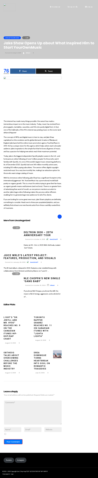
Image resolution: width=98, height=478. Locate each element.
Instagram (20, 460)
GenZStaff (54, 239)
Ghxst (28, 53)
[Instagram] (87, 472)
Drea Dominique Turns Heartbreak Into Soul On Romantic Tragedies (42, 361)
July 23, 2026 (39, 373)
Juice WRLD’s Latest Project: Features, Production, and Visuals (30, 257)
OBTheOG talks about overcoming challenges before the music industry (11, 361)
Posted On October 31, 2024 (35, 285)
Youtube (9, 460)
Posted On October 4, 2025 (35, 239)
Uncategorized (12, 38)
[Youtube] (92, 472)
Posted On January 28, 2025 (15, 262)
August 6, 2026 (10, 373)
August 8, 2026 (10, 343)
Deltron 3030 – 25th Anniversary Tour (38, 234)
